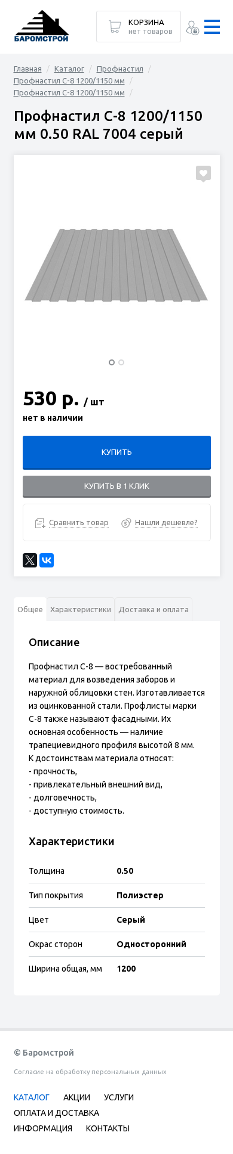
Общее (30, 609)
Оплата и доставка (56, 1113)
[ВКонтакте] (46, 560)
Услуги (119, 1097)
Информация (43, 1128)
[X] (30, 560)
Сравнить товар (79, 522)
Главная (28, 68)
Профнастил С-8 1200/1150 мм (69, 80)
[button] (112, 362)
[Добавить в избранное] (203, 173)
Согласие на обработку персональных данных (90, 1071)
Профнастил (120, 68)
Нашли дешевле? (166, 522)
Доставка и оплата (153, 609)
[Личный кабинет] (192, 29)
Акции (76, 1097)
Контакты (108, 1128)
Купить (117, 452)
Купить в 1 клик (116, 486)
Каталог (69, 68)
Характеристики (80, 609)
